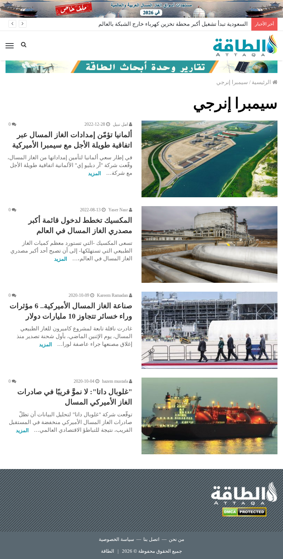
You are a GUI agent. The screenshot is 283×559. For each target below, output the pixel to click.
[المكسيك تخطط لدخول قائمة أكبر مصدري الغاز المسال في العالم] (209, 244)
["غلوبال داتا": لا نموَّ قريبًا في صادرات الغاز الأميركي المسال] (209, 416)
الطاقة (107, 551)
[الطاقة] (245, 46)
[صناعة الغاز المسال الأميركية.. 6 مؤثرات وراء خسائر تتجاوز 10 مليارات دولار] (209, 330)
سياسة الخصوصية (116, 539)
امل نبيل (121, 124)
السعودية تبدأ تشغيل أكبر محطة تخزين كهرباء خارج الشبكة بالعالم (173, 24)
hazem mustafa (115, 381)
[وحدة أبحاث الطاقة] (141, 66)
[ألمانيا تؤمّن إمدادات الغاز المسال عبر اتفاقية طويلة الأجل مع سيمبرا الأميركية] (209, 159)
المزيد (94, 173)
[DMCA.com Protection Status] (244, 513)
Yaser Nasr (118, 209)
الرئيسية (262, 82)
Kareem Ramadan (113, 295)
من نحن (176, 539)
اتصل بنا (151, 539)
